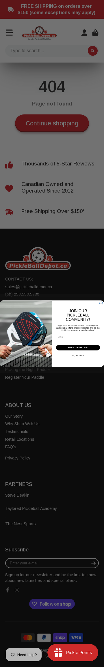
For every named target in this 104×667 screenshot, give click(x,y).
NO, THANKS (78, 355)
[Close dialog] (101, 303)
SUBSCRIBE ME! (78, 347)
